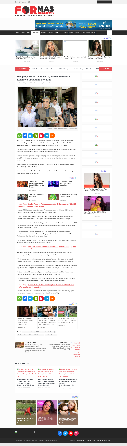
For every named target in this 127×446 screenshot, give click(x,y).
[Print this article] (35, 135)
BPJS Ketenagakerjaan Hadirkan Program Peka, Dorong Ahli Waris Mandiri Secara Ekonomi (75, 69)
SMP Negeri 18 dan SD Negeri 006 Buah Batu (30, 335)
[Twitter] (65, 433)
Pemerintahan (35, 32)
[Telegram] (46, 135)
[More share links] (52, 135)
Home (17, 32)
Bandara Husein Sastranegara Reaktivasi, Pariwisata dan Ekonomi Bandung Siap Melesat (59, 347)
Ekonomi (65, 32)
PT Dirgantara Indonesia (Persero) (45, 332)
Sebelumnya (31, 342)
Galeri (88, 32)
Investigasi (44, 32)
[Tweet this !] (30, 135)
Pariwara (77, 32)
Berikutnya (63, 342)
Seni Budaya (58, 32)
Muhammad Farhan (28, 332)
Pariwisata (46, 83)
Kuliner (71, 32)
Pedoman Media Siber (104, 440)
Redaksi (72, 440)
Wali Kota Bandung (51, 335)
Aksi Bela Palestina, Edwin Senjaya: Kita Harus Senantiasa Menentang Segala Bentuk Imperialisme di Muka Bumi (35, 348)
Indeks (93, 32)
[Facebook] (60, 433)
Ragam (83, 32)
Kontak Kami (80, 440)
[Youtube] (70, 433)
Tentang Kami (90, 440)
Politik (28, 32)
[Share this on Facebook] (25, 135)
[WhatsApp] (19, 135)
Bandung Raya (38, 83)
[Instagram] (76, 433)
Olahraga (50, 32)
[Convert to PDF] (41, 135)
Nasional (23, 32)
